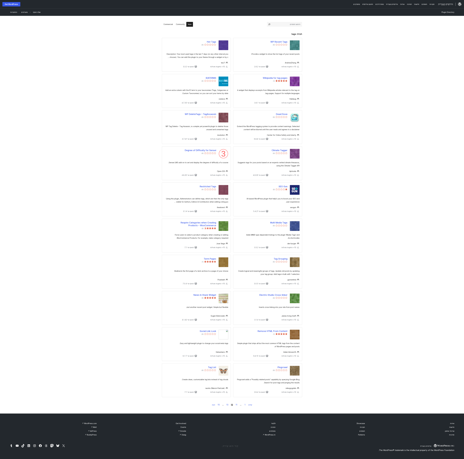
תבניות (362, 427)
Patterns (361, 435)
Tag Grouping (280, 258)
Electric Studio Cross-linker (273, 295)
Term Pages (210, 258)
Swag (183, 435)
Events (183, 427)
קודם (250, 405)
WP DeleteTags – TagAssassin (200, 114)
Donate (182, 431)
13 (227, 404)
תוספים (362, 431)
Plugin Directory (448, 12)
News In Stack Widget (204, 295)
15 (219, 404)
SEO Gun (283, 186)
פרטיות (451, 435)
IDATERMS (211, 78)
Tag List (212, 367)
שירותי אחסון (449, 431)
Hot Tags (211, 42)
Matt (94, 427)
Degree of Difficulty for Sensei (200, 150)
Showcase (361, 423)
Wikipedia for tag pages (275, 78)
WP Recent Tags (278, 42)
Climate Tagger (279, 150)
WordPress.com (89, 423)
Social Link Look (208, 331)
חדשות (451, 427)
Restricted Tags (208, 186)
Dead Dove (281, 114)
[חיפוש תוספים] (269, 24)
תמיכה (273, 427)
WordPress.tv (269, 435)
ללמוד (273, 423)
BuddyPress (91, 435)
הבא (213, 405)
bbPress (92, 431)
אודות (452, 423)
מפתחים (272, 431)
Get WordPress (11, 4)
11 (236, 404)
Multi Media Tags (278, 222)
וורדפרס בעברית (425, 446)
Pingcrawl (282, 367)
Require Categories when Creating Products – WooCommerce (198, 224)
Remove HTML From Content (272, 331)
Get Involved (181, 423)
